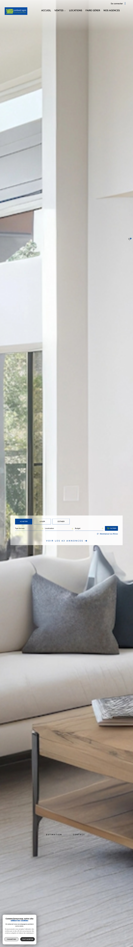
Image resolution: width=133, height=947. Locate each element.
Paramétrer (11, 939)
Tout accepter (27, 939)
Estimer (61, 521)
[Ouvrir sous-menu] (64, 10)
